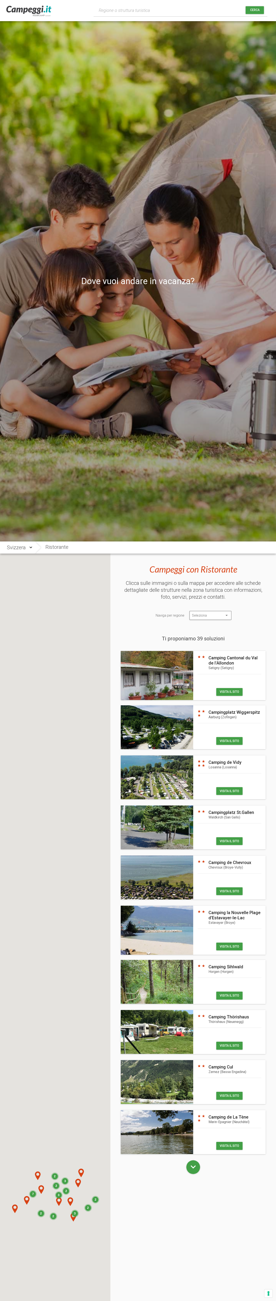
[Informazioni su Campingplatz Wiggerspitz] (157, 727)
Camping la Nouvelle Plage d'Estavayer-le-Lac (234, 915)
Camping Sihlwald (226, 966)
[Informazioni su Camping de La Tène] (157, 1132)
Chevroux (226, 867)
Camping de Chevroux (230, 862)
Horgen (221, 972)
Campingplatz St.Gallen (231, 812)
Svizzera (16, 547)
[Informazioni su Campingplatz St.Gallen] (157, 827)
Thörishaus (226, 1022)
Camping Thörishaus (229, 1016)
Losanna (223, 767)
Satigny (221, 668)
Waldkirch (224, 817)
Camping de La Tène (228, 1117)
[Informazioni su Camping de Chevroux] (157, 877)
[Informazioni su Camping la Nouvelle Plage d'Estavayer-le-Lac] (157, 930)
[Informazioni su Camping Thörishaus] (157, 1032)
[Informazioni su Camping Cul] (157, 1082)
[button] (15, 1208)
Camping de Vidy (225, 762)
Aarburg (223, 717)
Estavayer (222, 923)
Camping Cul (221, 1067)
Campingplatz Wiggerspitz (234, 712)
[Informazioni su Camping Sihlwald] (157, 982)
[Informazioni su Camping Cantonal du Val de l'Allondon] (157, 675)
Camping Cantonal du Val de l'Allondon (233, 660)
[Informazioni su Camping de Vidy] (157, 777)
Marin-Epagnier (229, 1122)
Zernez (227, 1072)
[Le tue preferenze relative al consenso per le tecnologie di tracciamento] (268, 1293)
